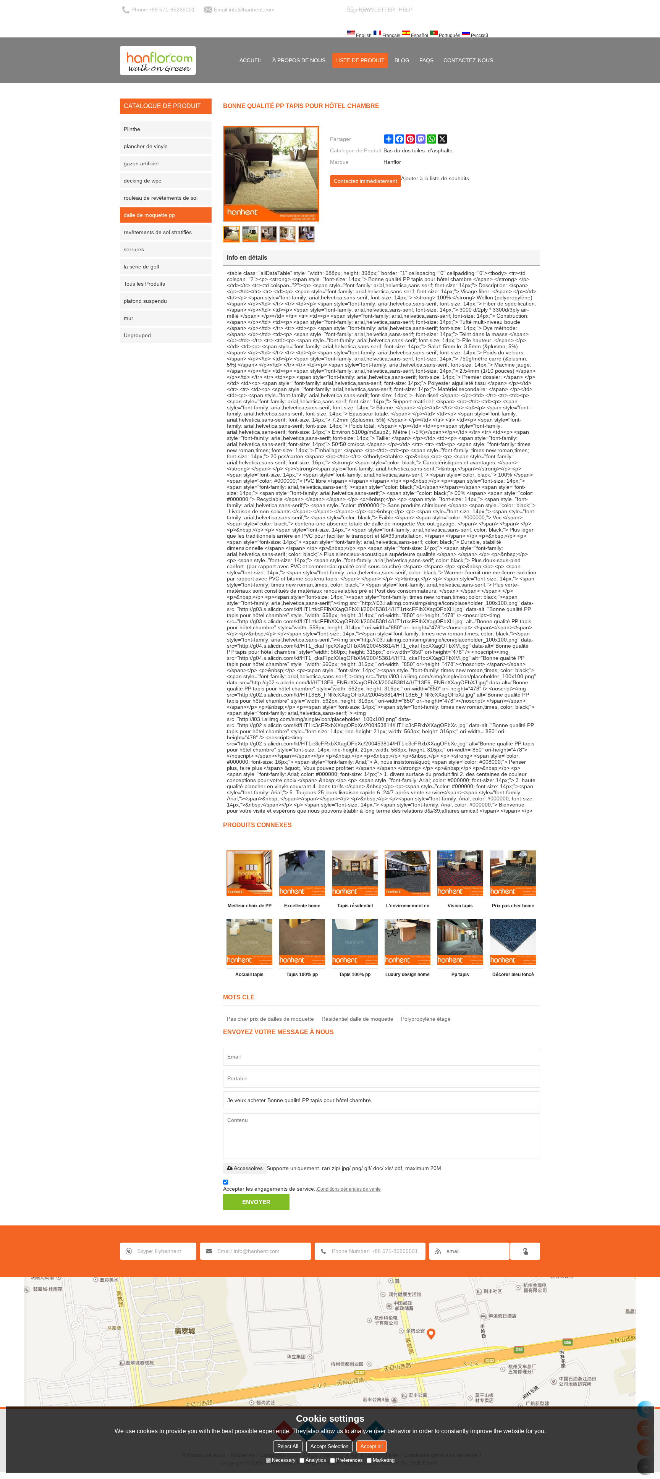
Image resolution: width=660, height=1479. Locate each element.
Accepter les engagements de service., (302, 1189)
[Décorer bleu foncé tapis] (513, 942)
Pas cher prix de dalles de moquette (270, 1019)
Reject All (287, 1446)
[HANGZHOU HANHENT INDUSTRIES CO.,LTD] (158, 60)
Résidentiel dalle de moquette (357, 1019)
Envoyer (256, 1202)
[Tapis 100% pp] (302, 942)
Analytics (316, 1460)
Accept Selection (329, 1446)
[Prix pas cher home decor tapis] (513, 873)
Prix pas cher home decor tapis (513, 907)
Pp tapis (460, 974)
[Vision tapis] (460, 873)
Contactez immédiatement (365, 181)
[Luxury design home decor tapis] (407, 942)
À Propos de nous (298, 60)
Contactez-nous (468, 60)
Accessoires (248, 1168)
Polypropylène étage (426, 1019)
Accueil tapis (249, 974)
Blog (402, 60)
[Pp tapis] (460, 942)
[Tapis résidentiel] (355, 873)
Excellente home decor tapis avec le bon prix (302, 907)
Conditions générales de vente (349, 1189)
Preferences (349, 1460)
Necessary (284, 1460)
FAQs (426, 60)
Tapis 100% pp (302, 974)
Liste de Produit (360, 60)
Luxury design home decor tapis (407, 976)
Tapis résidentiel (355, 905)
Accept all (372, 1446)
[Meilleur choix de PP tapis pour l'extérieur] (249, 873)
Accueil (250, 60)
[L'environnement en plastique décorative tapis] (407, 873)
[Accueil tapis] (249, 942)
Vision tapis (460, 905)
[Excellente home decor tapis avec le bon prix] (302, 873)
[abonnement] (525, 1251)
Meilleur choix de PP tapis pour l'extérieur (249, 907)
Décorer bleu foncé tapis (513, 976)
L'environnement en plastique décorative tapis (407, 907)
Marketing (384, 1460)
